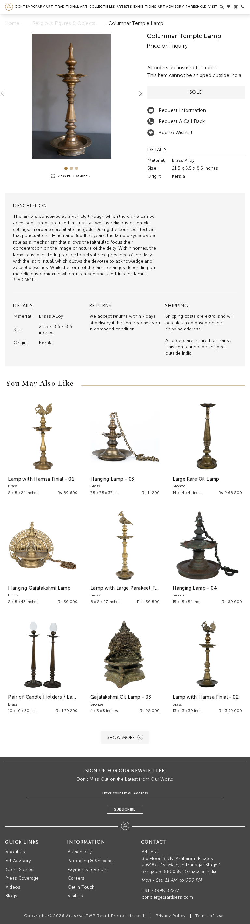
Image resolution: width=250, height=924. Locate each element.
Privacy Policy (171, 915)
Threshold (196, 7)
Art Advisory (171, 7)
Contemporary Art (34, 7)
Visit (213, 7)
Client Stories (19, 869)
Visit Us (75, 896)
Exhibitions (144, 7)
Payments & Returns (89, 869)
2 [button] (71, 168)
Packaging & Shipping (90, 860)
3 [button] (76, 168)
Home (12, 23)
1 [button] (66, 168)
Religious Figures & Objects (64, 23)
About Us (15, 852)
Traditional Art (71, 7)
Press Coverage (22, 878)
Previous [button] (5, 93)
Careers (76, 878)
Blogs (11, 896)
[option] (71, 96)
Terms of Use (209, 915)
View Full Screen (73, 176)
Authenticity (80, 852)
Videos (13, 887)
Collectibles (102, 7)
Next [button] (137, 93)
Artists (124, 7)
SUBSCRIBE (125, 809)
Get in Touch (81, 887)
